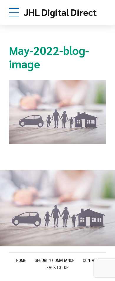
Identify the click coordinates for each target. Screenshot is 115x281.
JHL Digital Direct (60, 12)
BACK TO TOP (58, 267)
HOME (21, 260)
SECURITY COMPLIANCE (54, 260)
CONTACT (91, 260)
